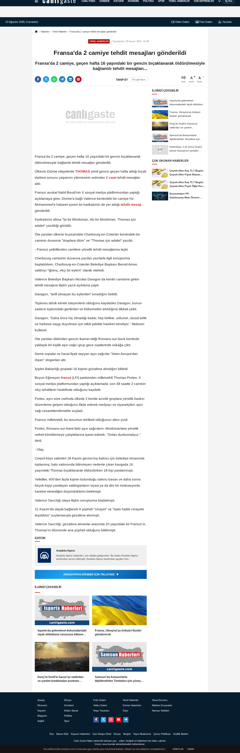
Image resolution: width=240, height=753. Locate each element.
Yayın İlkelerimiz (142, 734)
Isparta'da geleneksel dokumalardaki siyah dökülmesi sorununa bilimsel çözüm (62, 633)
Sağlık (40, 721)
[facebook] (38, 79)
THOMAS (82, 171)
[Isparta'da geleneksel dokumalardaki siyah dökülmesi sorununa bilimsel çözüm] (62, 610)
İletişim (127, 734)
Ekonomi (42, 705)
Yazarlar (227, 21)
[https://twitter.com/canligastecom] (103, 719)
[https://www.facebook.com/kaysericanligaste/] (96, 719)
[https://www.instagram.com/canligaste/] (110, 719)
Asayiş (41, 700)
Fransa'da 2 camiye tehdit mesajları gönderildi (93, 31)
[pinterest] (78, 79)
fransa (66, 377)
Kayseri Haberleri (80, 734)
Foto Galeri (205, 21)
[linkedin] (70, 79)
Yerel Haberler (59, 31)
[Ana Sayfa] (36, 32)
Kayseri (41, 710)
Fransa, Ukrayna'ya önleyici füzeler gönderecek (118, 632)
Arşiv (125, 710)
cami (112, 177)
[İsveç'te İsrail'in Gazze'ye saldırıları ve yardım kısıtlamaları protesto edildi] (62, 657)
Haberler (45, 31)
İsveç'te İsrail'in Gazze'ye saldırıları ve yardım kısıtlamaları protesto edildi (60, 679)
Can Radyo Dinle (102, 734)
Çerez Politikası (162, 734)
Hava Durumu (159, 700)
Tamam (190, 749)
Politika (68, 715)
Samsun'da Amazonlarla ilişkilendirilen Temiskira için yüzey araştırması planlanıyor (118, 679)
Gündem (69, 705)
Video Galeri (181, 21)
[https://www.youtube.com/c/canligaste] (118, 719)
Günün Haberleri (132, 705)
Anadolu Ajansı (65, 550)
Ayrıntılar (178, 749)
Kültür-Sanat (71, 710)
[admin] (125, 719)
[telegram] (62, 79)
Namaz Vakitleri (160, 710)
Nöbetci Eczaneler (162, 705)
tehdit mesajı (130, 204)
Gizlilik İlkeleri (180, 734)
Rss (52, 734)
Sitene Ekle (62, 734)
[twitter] (46, 79)
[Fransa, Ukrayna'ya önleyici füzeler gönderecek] (119, 610)
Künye (117, 734)
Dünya (67, 700)
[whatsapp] (54, 79)
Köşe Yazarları (101, 710)
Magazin (42, 715)
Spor (66, 721)
